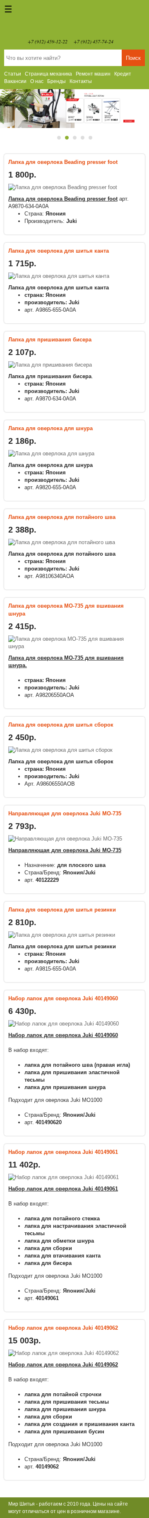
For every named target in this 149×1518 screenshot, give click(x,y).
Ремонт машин (93, 74)
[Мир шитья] (74, 20)
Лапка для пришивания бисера (49, 339)
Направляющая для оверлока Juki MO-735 (64, 813)
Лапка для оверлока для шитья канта (58, 251)
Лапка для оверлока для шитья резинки (62, 910)
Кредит (122, 74)
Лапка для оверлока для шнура (50, 428)
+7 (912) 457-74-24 (93, 41)
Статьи (12, 74)
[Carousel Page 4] (82, 138)
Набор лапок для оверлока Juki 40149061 (63, 1152)
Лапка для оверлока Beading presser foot (63, 162)
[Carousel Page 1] (59, 138)
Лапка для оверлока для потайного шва (61, 517)
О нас (36, 81)
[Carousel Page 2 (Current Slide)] (67, 138)
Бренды (56, 81)
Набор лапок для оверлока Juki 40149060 (63, 998)
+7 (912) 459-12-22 (47, 41)
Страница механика (48, 74)
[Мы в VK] (124, 41)
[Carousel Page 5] (90, 138)
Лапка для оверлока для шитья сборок (60, 725)
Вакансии (15, 81)
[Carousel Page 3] (75, 138)
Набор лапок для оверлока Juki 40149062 (63, 1328)
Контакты (81, 81)
